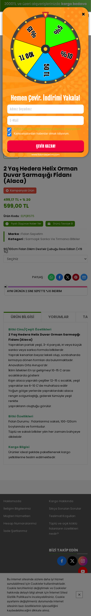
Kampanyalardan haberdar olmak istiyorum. (41, 133)
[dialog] (45, 308)
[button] (45, 146)
